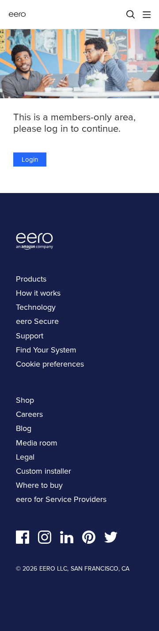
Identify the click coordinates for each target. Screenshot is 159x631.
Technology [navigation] (36, 307)
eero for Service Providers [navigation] (61, 499)
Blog (23, 428)
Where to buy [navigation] (39, 485)
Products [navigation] (31, 279)
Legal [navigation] (25, 457)
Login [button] (30, 159)
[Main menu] (147, 14)
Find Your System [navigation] (46, 350)
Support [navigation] (29, 335)
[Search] (131, 14)
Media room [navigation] (36, 443)
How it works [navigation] (38, 293)
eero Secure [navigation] (37, 321)
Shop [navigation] (25, 400)
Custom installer (43, 471)
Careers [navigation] (29, 414)
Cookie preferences (50, 364)
